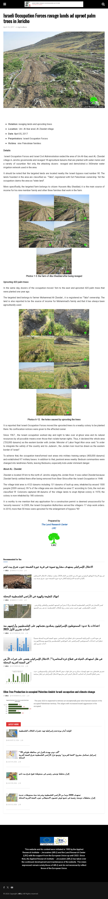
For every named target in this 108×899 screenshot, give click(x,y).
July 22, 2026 (12, 805)
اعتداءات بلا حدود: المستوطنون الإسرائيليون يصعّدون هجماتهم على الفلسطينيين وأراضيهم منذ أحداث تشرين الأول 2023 (51, 627)
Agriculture (22, 27)
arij (7, 571)
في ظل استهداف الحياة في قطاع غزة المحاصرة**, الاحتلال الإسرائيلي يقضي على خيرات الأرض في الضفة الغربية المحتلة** (52, 660)
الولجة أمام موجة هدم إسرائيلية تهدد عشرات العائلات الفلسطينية (45, 730)
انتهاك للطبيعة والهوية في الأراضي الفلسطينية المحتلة (31, 596)
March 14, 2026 (17, 571)
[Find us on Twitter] (8, 887)
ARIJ (20, 893)
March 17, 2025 (17, 600)
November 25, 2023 (18, 696)
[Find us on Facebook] (4, 887)
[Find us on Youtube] (12, 887)
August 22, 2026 (13, 740)
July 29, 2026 (12, 762)
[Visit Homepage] (54, 4)
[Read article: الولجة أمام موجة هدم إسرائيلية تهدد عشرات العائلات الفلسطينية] (11, 733)
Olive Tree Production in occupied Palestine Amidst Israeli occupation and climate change (49, 692)
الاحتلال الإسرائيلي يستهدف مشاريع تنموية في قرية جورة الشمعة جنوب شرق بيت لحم (48, 566)
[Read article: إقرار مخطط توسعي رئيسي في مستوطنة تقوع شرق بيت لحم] (11, 776)
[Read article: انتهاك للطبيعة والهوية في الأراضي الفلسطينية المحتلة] (17, 611)
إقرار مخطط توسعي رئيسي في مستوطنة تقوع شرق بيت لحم (44, 773)
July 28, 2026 (12, 783)
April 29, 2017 (8, 27)
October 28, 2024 (17, 633)
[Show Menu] (4, 4)
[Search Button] (103, 4)
